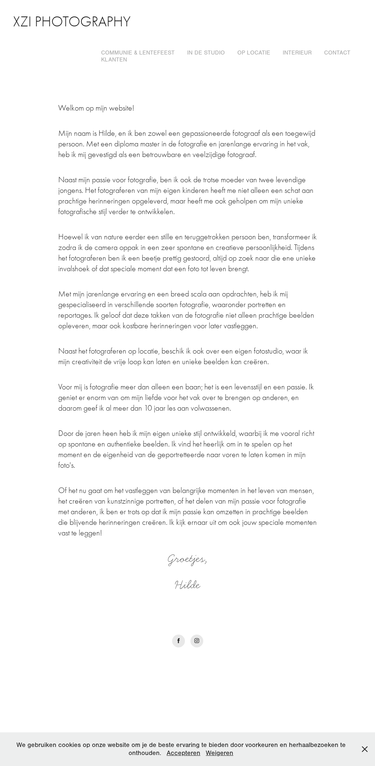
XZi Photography (72, 21)
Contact (337, 52)
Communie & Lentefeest (138, 52)
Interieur (297, 52)
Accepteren (183, 753)
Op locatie (253, 52)
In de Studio (206, 52)
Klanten (114, 59)
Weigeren (219, 753)
